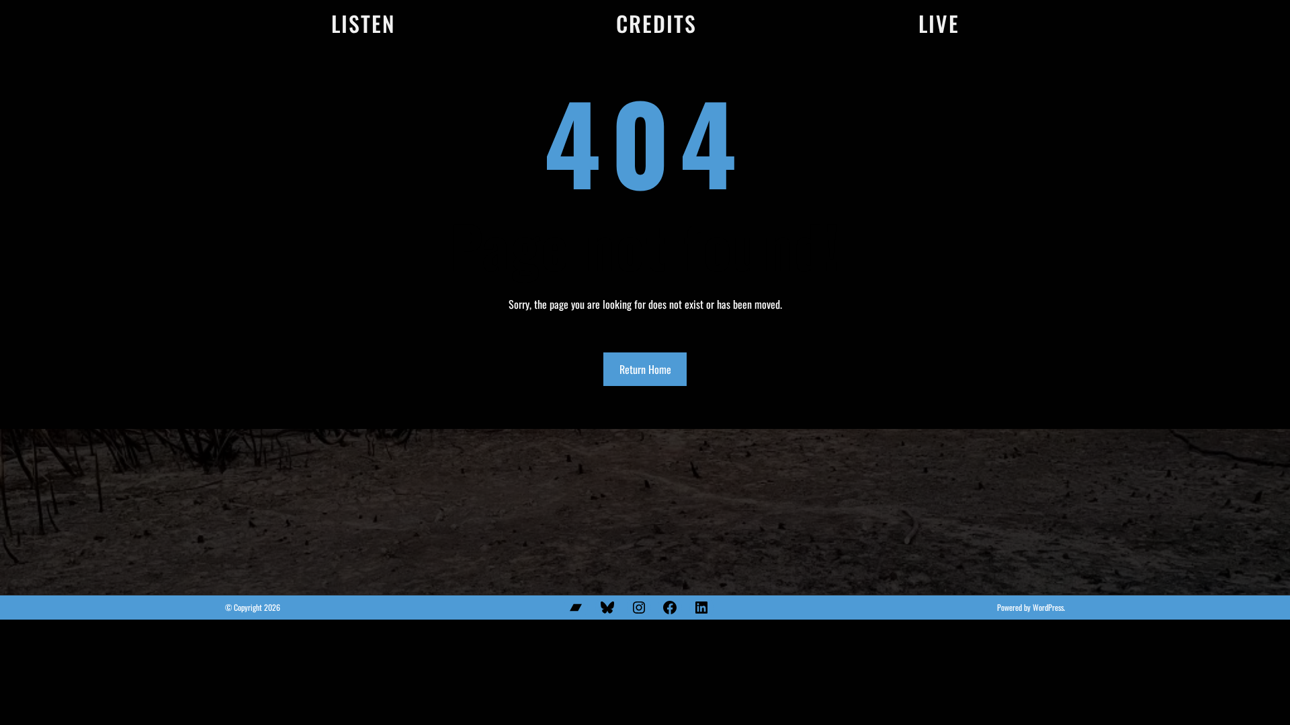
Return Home (645, 369)
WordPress (1048, 607)
